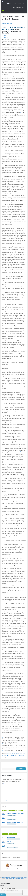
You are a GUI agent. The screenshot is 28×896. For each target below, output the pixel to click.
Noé (16, 755)
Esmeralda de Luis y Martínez (13, 846)
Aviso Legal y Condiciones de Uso (8, 877)
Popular (15, 810)
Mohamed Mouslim (11, 837)
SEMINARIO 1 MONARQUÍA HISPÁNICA (15, 813)
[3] (15, 700)
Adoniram (9, 753)
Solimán (8, 757)
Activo (11, 810)
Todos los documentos (7, 23)
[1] (20, 112)
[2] (20, 452)
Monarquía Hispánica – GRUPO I (14, 818)
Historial (6, 37)
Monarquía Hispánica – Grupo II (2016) (15, 822)
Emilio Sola (9, 841)
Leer (5, 35)
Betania (17, 753)
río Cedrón (19, 755)
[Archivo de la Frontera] (7, 1)
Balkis (13, 753)
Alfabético (20, 810)
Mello (21, 753)
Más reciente (5, 810)
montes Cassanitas (9, 755)
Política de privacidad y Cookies (21, 877)
